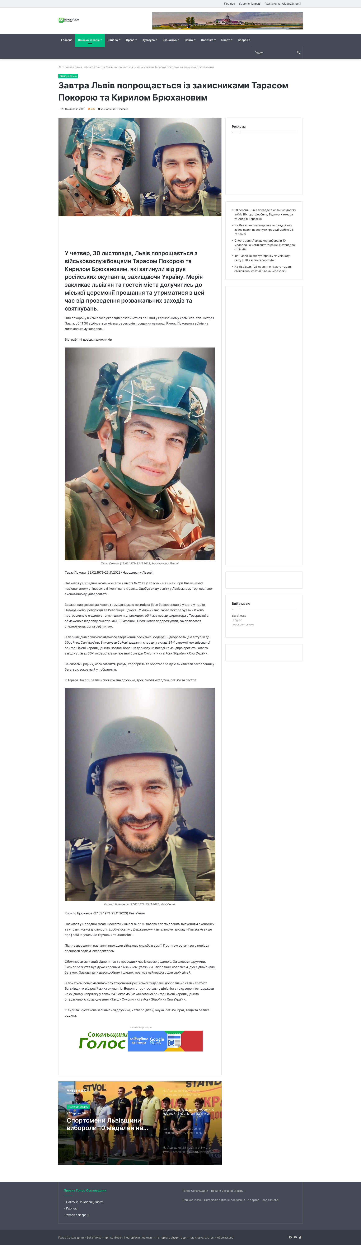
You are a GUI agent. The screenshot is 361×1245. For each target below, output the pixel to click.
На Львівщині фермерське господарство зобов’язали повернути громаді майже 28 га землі (263, 230)
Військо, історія (88, 40)
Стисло (113, 40)
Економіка (170, 40)
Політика (207, 40)
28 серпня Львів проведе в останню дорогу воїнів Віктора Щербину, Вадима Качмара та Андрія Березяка (265, 214)
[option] (140, 1123)
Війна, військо (84, 67)
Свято (189, 40)
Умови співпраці (250, 3)
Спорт (225, 40)
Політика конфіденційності (283, 3)
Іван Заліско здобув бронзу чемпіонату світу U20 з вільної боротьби (109, 1124)
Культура (148, 40)
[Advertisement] (141, 232)
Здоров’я (244, 40)
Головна (66, 40)
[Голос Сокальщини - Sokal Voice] (68, 20)
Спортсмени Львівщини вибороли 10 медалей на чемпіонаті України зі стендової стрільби (264, 245)
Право (130, 40)
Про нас (229, 3)
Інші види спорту (78, 1106)
